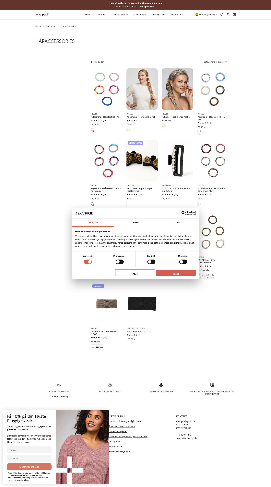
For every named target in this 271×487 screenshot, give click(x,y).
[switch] (120, 262)
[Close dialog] (105, 413)
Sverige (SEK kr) (207, 14)
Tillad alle (176, 274)
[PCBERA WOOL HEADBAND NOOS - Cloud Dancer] (93, 347)
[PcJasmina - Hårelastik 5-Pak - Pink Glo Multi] (93, 130)
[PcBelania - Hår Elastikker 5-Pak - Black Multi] (199, 132)
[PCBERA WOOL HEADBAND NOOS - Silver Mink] (101, 347)
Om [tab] (178, 222)
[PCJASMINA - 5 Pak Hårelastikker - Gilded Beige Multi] (199, 276)
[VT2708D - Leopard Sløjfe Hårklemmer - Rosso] (128, 204)
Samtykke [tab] (93, 222)
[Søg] (222, 14)
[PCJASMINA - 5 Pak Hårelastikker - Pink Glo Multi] (212, 276)
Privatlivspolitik (115, 446)
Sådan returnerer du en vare (121, 426)
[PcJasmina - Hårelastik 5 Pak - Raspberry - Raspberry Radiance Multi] (93, 204)
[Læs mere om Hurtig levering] (58, 385)
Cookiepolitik (114, 441)
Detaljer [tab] (135, 222)
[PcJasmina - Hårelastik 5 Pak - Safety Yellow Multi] (128, 130)
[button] (234, 14)
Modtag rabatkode (29, 466)
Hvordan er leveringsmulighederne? (125, 421)
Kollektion (50, 26)
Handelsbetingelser (117, 431)
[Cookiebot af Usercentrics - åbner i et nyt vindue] (183, 213)
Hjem (38, 26)
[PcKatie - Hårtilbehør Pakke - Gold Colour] (164, 126)
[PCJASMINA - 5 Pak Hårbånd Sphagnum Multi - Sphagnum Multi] (199, 204)
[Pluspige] (42, 14)
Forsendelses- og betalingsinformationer (127, 436)
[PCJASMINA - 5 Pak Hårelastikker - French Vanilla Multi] (208, 276)
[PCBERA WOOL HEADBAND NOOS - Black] (97, 347)
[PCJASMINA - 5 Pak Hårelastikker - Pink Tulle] (204, 276)
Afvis (135, 274)
